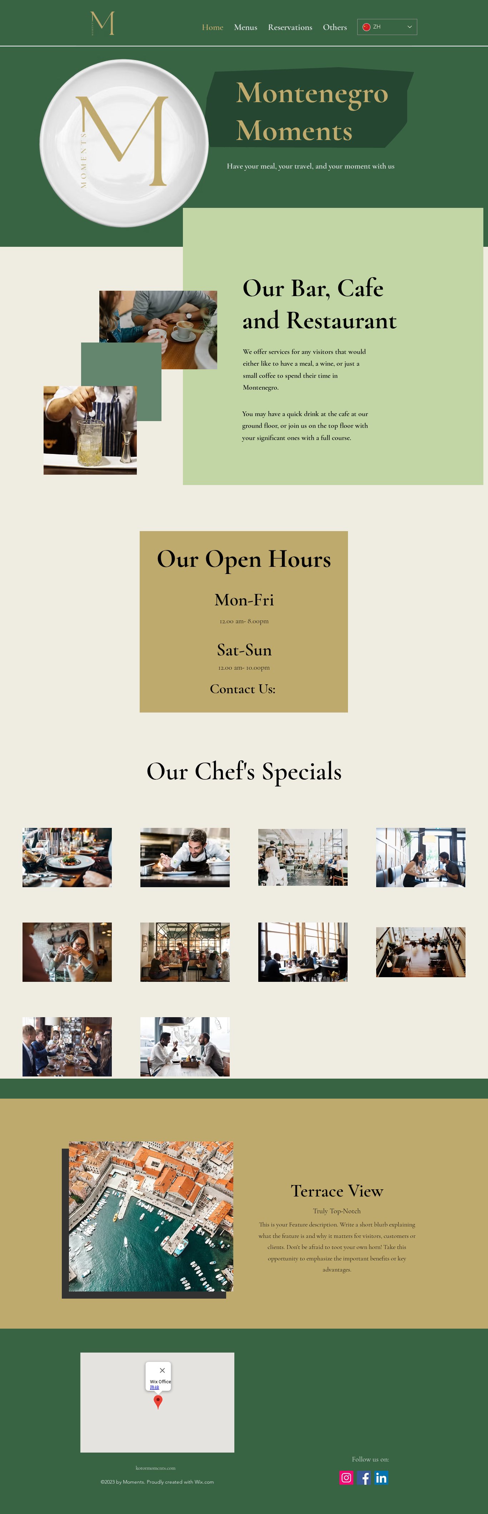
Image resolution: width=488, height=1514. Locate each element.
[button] (335, 27)
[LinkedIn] (381, 1478)
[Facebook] (364, 1478)
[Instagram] (346, 1478)
